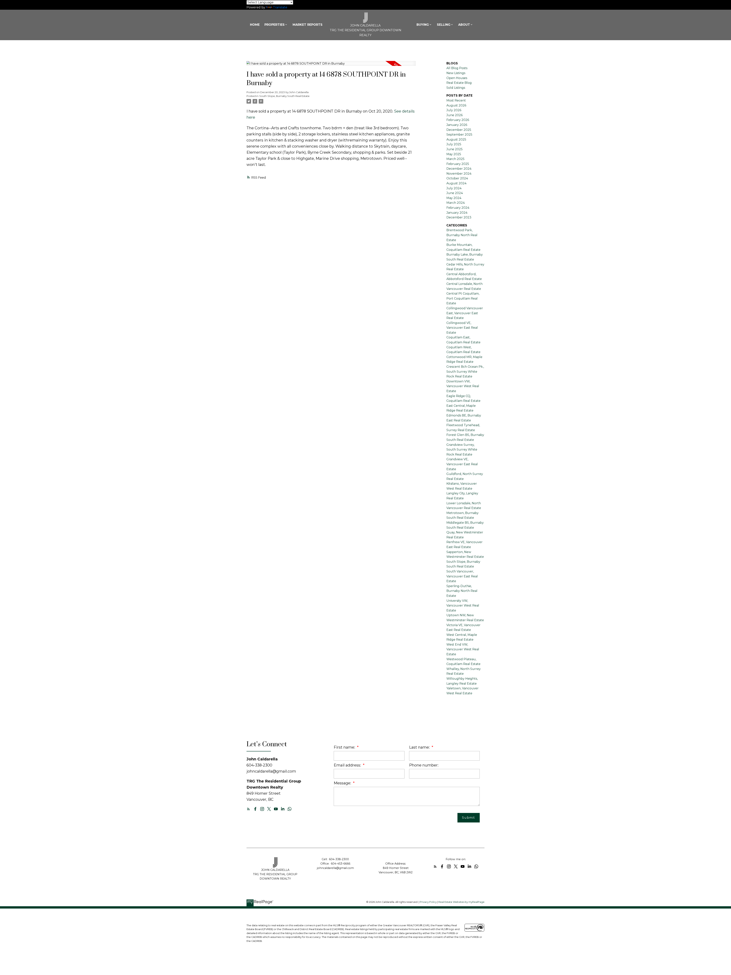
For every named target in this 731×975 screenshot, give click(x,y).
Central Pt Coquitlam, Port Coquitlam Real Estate (462, 298)
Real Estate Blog (459, 83)
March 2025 (455, 159)
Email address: (348, 765)
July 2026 (453, 110)
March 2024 (455, 203)
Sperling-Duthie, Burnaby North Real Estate (461, 591)
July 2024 (453, 188)
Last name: (420, 747)
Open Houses (456, 78)
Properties (274, 24)
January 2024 (456, 212)
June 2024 (454, 193)
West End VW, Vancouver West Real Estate (462, 649)
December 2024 (458, 168)
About (464, 24)
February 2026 (457, 120)
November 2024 (458, 173)
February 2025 (457, 164)
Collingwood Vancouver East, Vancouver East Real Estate (464, 313)
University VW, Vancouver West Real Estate (462, 605)
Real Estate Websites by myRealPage (461, 902)
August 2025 (456, 139)
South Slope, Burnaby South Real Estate (284, 96)
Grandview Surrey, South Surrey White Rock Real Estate (461, 449)
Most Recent (456, 100)
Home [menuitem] (255, 24)
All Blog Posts (456, 68)
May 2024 (453, 198)
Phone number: (423, 765)
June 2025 (454, 149)
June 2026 (454, 115)
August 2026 (456, 105)
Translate (280, 7)
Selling (443, 24)
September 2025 (459, 134)
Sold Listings (455, 88)
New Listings (455, 73)
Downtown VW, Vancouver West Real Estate (462, 386)
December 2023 (458, 217)
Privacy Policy (428, 902)
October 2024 (457, 178)
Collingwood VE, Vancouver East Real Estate (462, 327)
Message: (343, 783)
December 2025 (458, 130)
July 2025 (453, 144)
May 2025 (453, 154)
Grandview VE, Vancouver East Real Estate (462, 464)
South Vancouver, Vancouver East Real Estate (462, 576)
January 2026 (456, 125)
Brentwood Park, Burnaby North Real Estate (461, 235)
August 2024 (456, 183)
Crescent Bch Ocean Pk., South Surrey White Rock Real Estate (465, 371)
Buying (423, 24)
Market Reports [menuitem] (307, 24)
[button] (248, 809)
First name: (345, 747)
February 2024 (457, 207)
